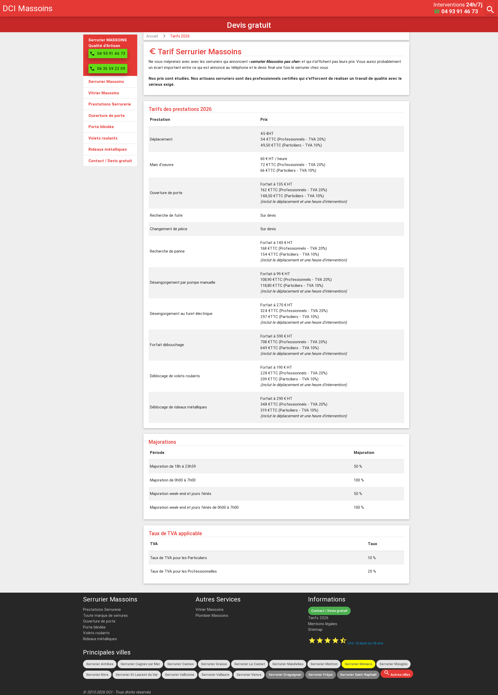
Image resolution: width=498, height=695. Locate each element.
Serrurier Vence (249, 674)
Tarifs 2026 (180, 36)
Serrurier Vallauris (215, 674)
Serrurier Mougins (393, 664)
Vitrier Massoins (210, 609)
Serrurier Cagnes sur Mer (140, 664)
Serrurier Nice (97, 674)
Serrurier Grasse (214, 664)
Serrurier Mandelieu (287, 664)
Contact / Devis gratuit (329, 610)
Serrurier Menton (323, 664)
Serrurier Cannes (180, 664)
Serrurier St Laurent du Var (137, 674)
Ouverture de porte (99, 621)
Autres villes (397, 673)
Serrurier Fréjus (320, 674)
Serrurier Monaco (358, 664)
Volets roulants (96, 632)
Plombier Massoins (212, 615)
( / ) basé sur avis (365, 643)
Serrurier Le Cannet (249, 664)
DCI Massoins (28, 8)
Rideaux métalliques (100, 638)
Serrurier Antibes (99, 664)
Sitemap (315, 629)
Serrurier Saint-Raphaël (358, 674)
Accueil (152, 36)
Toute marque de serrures (105, 615)
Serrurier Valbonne (179, 674)
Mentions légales (322, 623)
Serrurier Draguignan (285, 674)
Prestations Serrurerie (102, 609)
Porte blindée (94, 627)
